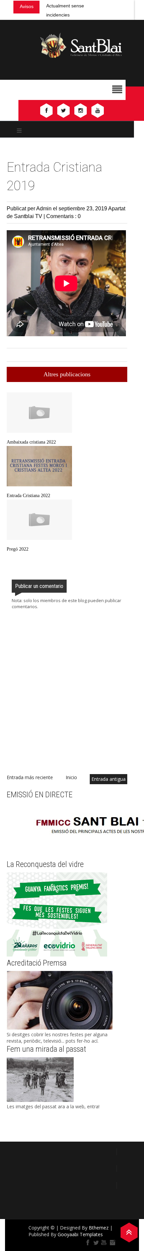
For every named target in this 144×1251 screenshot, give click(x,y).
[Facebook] (88, 1242)
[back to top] (129, 1231)
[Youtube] (104, 1242)
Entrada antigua (108, 779)
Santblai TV (29, 216)
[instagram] (112, 1242)
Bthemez (99, 1227)
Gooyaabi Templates (80, 1234)
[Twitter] (96, 1242)
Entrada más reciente (30, 777)
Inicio (71, 777)
